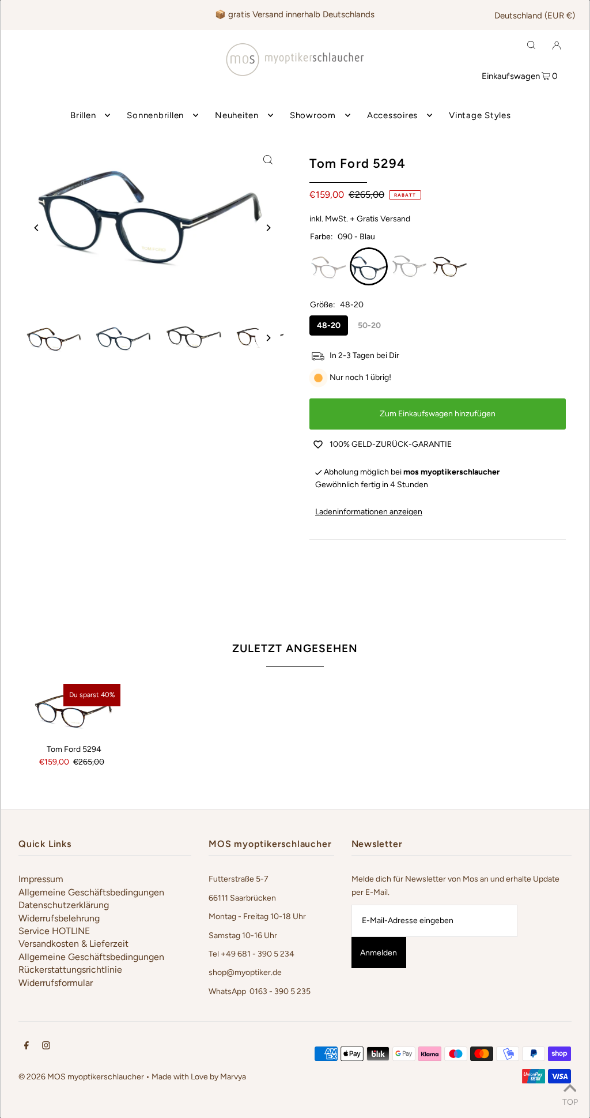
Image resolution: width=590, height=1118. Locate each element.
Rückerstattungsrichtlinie (70, 969)
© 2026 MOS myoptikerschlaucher (81, 1077)
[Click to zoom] (268, 159)
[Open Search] (531, 45)
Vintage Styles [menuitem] (480, 115)
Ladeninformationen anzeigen (368, 512)
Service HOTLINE (54, 930)
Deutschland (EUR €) (534, 15)
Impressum (40, 879)
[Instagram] (46, 1047)
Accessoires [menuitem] (392, 115)
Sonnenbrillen (155, 115)
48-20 (329, 325)
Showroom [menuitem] (313, 115)
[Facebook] (26, 1047)
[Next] (268, 227)
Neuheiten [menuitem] (237, 115)
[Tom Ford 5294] (73, 710)
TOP (570, 1101)
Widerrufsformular (55, 982)
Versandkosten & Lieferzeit (73, 943)
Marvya (233, 1077)
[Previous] (37, 227)
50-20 (369, 325)
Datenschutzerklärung (63, 904)
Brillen (83, 115)
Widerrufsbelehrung (59, 918)
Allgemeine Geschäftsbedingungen (91, 892)
